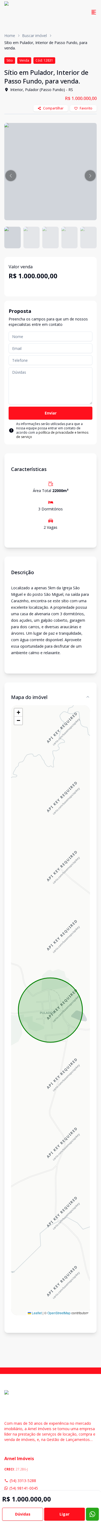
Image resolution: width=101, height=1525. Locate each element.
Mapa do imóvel (29, 697)
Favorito (86, 108)
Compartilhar (53, 108)
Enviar (51, 413)
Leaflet (36, 1312)
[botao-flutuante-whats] (92, 1514)
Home (9, 35)
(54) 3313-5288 (23, 1480)
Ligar (64, 1514)
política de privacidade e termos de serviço (52, 434)
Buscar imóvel (34, 35)
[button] (10, 175)
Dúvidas (22, 1514)
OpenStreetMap (59, 1312)
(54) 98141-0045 (23, 1488)
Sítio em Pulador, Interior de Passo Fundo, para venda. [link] (45, 45)
